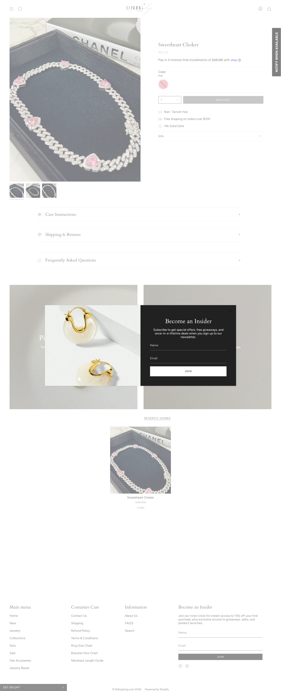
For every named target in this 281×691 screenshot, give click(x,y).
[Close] (230, 311)
